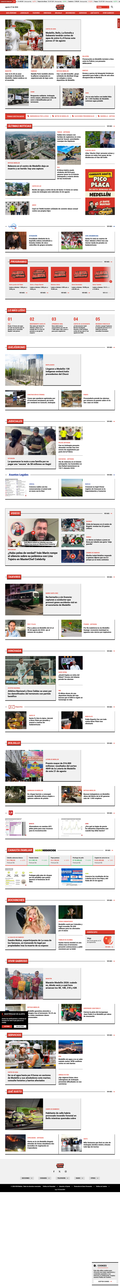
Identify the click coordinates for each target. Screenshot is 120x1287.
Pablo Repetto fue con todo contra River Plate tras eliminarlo (96, 721)
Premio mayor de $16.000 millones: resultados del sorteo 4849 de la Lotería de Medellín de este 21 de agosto (61, 767)
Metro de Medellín (62, 116)
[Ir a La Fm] (12, 226)
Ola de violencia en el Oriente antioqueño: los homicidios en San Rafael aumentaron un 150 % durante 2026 (70, 465)
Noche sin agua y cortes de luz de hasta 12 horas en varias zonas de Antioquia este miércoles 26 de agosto (55, 191)
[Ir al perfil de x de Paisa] (59, 1171)
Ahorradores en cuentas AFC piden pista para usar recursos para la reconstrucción (41, 828)
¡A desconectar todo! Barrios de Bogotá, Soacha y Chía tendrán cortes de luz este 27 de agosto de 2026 (81, 329)
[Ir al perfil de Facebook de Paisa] (53, 1171)
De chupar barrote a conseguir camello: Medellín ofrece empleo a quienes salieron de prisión (40, 796)
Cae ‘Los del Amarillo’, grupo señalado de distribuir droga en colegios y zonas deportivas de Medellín (68, 77)
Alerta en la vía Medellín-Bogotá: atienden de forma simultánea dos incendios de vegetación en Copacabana (40, 1144)
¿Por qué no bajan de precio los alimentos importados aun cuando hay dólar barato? (96, 828)
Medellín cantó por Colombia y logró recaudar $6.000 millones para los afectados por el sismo (70, 927)
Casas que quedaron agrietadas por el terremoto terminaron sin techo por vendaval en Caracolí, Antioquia (41, 400)
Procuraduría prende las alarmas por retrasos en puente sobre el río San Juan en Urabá (97, 400)
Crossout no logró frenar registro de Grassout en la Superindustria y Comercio (95, 489)
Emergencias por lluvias (39, 116)
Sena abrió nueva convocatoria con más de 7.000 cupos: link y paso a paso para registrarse (60, 328)
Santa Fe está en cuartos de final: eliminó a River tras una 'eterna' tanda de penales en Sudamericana (96, 242)
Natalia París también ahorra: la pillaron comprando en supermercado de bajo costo (42, 76)
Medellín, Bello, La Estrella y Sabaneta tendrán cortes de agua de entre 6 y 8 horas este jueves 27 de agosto (60, 37)
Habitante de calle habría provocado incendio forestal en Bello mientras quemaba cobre (61, 1116)
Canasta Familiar (6, 1)
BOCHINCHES (70, 13)
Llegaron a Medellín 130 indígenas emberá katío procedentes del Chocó (57, 371)
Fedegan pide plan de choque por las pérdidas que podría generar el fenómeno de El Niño (40, 878)
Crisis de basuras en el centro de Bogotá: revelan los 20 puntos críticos (99, 526)
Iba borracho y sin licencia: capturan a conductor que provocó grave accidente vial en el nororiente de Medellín (61, 601)
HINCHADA (47, 13)
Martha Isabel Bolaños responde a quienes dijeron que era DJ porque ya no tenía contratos (99, 557)
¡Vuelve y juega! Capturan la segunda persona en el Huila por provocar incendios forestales (104, 328)
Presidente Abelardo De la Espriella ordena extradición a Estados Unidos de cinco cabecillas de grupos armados (40, 242)
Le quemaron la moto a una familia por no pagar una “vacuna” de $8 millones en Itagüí (29, 462)
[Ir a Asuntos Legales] (18, 475)
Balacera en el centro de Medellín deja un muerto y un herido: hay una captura (28, 167)
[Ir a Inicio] (60, 7)
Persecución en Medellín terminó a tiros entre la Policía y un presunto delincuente (98, 61)
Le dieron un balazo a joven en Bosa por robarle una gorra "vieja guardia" (99, 542)
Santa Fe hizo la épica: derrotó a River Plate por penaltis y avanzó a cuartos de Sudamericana (41, 721)
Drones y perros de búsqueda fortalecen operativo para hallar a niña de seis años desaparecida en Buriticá (98, 75)
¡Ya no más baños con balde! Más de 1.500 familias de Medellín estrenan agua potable (98, 99)
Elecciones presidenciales (84, 116)
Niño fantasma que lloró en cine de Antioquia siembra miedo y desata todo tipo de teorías (97, 1145)
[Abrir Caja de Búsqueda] (112, 7)
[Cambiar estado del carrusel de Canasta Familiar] (14, 1)
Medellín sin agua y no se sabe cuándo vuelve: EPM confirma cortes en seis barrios (71, 1061)
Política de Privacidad (49, 1186)
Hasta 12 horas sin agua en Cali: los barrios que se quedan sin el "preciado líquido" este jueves (16, 328)
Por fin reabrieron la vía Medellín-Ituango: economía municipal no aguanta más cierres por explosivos (97, 630)
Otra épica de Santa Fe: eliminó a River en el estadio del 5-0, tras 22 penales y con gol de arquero (37, 329)
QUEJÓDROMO (11, 13)
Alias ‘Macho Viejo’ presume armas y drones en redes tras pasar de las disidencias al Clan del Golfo (99, 155)
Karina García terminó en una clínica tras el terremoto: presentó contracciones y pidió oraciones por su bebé (70, 946)
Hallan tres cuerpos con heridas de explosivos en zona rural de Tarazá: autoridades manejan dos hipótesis (69, 138)
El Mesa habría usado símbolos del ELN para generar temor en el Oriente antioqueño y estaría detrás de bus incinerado (68, 174)
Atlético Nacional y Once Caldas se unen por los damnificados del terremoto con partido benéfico (30, 694)
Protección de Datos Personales (83, 1186)
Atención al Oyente (64, 1186)
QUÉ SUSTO (95, 13)
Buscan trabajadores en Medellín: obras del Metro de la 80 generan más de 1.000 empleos (97, 796)
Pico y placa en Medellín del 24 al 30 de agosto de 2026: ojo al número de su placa (40, 630)
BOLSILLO (58, 13)
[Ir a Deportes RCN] (15, 707)
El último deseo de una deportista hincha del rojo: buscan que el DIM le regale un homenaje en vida (71, 696)
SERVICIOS (83, 13)
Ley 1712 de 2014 (60, 1189)
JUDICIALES (24, 13)
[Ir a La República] (11, 813)
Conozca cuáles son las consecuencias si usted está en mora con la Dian (40, 489)
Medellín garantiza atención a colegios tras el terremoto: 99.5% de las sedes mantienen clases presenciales (41, 1014)
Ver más (109, 126)
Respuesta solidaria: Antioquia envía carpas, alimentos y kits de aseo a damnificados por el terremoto (43, 99)
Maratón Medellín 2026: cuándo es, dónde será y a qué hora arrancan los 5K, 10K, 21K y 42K (61, 985)
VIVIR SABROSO (108, 13)
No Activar (20, 1026)
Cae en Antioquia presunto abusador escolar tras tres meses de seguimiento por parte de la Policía (69, 448)
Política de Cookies (105, 1277)
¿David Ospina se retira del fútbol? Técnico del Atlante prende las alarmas (69, 677)
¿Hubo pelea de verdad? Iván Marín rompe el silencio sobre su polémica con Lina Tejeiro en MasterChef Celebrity (32, 556)
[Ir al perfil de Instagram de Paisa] (66, 1171)
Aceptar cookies (103, 1281)
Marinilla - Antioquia (108, 116)
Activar (6, 1026)
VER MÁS (22, 293)
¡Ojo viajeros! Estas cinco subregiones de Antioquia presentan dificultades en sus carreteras (70, 1080)
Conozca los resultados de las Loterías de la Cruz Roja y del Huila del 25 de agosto (96, 878)
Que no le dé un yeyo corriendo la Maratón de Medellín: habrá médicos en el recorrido (16, 77)
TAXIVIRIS (36, 13)
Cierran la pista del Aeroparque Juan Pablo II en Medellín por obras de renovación (97, 1014)
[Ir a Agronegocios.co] (45, 850)
